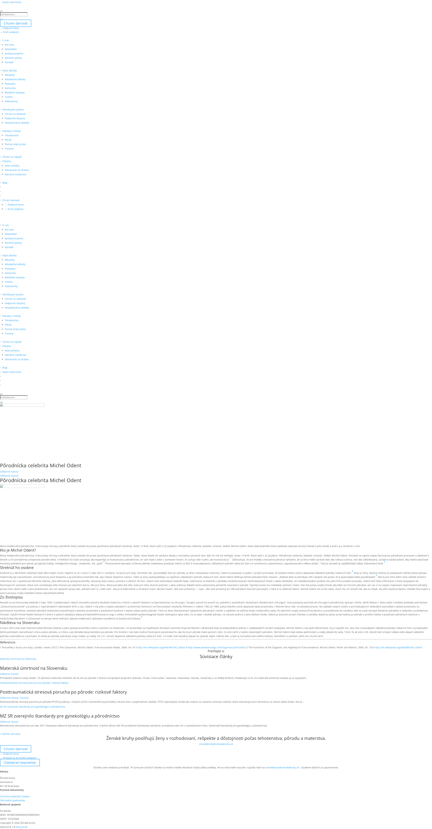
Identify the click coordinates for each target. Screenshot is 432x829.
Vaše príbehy (12, 165)
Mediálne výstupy (15, 92)
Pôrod (8, 139)
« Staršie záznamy (10, 733)
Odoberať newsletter (20, 762)
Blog (4, 182)
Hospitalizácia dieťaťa (17, 122)
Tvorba (8, 96)
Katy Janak (21, 826)
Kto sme (9, 44)
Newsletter (11, 49)
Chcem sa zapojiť (12, 156)
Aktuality (10, 74)
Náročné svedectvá (15, 174)
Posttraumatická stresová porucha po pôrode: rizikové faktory (63, 692)
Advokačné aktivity (15, 79)
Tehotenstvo (12, 135)
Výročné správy (13, 57)
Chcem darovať (16, 23)
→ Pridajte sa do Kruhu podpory (18, 757)
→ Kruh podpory (9, 32)
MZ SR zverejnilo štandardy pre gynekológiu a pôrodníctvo (60, 716)
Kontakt (9, 62)
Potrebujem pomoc (13, 109)
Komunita (10, 88)
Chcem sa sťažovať (15, 114)
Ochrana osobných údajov (15, 796)
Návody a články (11, 131)
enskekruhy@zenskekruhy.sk (216, 744)
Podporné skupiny (15, 118)
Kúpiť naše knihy (11, 2)
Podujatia (10, 83)
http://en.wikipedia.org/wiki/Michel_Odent (161, 647)
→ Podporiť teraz (9, 28)
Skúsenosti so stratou (17, 170)
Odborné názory (9, 471)
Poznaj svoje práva (15, 144)
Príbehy (6, 161)
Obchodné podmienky (12, 800)
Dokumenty (11, 101)
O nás (5, 40)
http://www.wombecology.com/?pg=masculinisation (217, 647)
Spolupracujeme (14, 53)
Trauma (9, 148)
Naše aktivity (9, 70)
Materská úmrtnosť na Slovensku (33, 668)
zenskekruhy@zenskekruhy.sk (282, 767)
